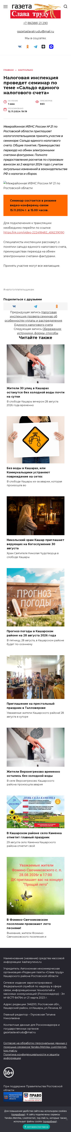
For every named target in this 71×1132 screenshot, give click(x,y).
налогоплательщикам (19, 289)
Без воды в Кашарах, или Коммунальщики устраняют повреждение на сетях (28, 472)
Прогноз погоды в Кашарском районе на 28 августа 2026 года (31, 633)
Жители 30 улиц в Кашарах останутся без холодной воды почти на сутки (35, 392)
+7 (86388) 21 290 (35, 23)
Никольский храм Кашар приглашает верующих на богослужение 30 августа (35, 544)
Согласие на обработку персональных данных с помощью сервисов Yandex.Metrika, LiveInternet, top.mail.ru (35, 1047)
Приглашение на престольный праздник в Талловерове (30, 706)
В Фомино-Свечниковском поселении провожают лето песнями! (29, 924)
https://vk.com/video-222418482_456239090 (33, 232)
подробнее (18, 1114)
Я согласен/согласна (36, 1126)
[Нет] (66, 1119)
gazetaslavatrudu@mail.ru (35, 31)
